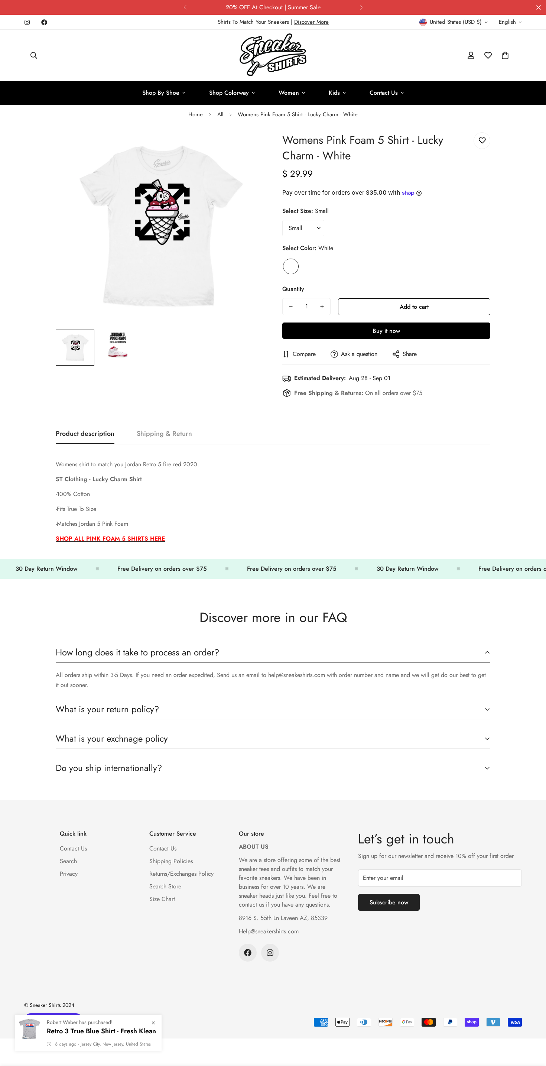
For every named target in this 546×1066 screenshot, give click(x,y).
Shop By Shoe (160, 92)
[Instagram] (27, 22)
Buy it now (386, 331)
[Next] (361, 7)
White (290, 266)
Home (195, 114)
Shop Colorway (229, 92)
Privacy (69, 873)
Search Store (165, 886)
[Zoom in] (248, 146)
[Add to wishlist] (482, 140)
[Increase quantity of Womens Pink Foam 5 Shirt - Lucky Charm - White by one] (322, 306)
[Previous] (184, 7)
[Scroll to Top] (531, 1025)
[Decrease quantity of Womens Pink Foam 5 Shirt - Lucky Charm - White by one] (291, 306)
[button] (505, 55)
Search (68, 861)
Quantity (293, 289)
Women (289, 92)
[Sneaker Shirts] (273, 55)
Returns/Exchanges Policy (181, 873)
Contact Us (384, 92)
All (220, 114)
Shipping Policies (171, 861)
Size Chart (162, 899)
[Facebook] (44, 22)
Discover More (311, 22)
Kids (334, 92)
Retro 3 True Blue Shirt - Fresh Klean (101, 1042)
